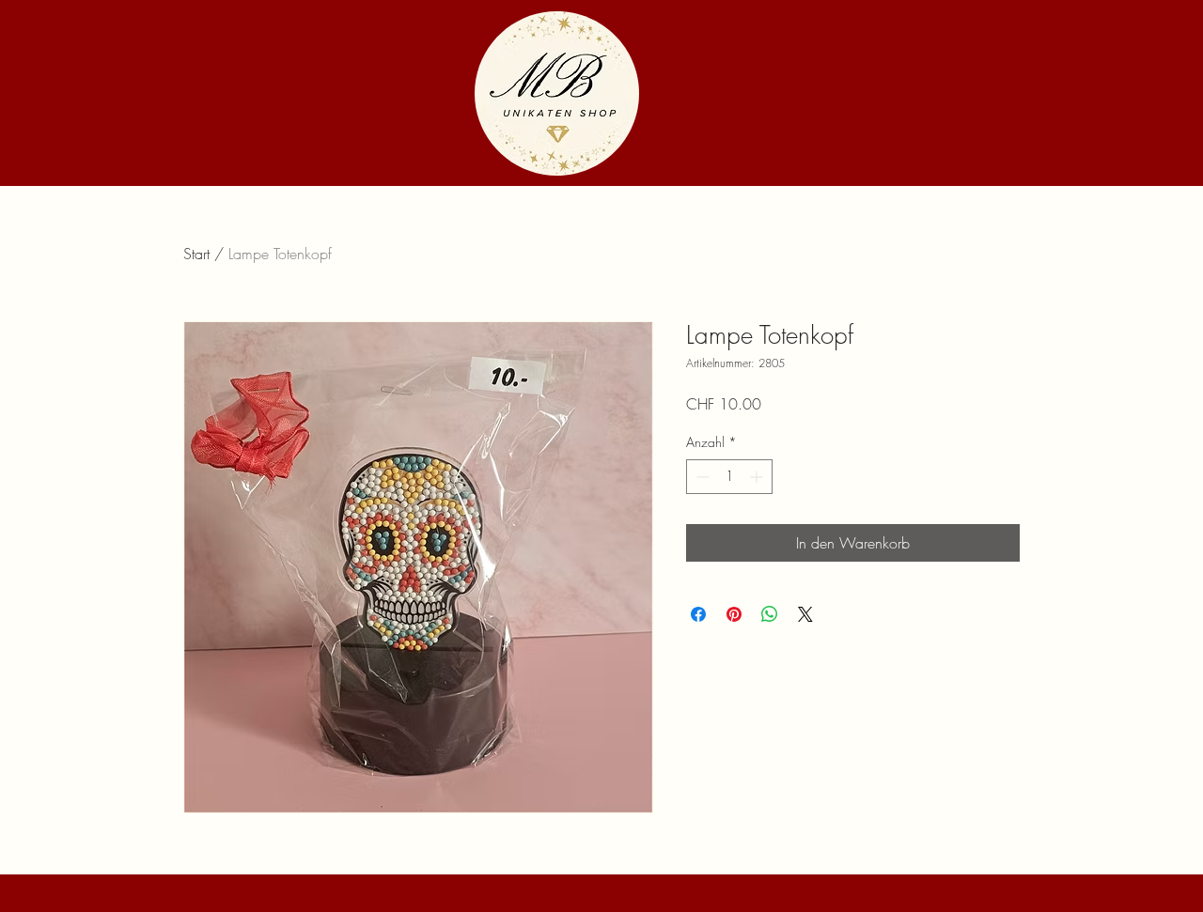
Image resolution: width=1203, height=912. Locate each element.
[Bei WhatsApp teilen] (769, 614)
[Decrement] (700, 476)
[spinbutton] (729, 476)
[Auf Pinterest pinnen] (734, 614)
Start (196, 253)
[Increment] (758, 476)
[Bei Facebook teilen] (698, 614)
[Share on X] (805, 614)
